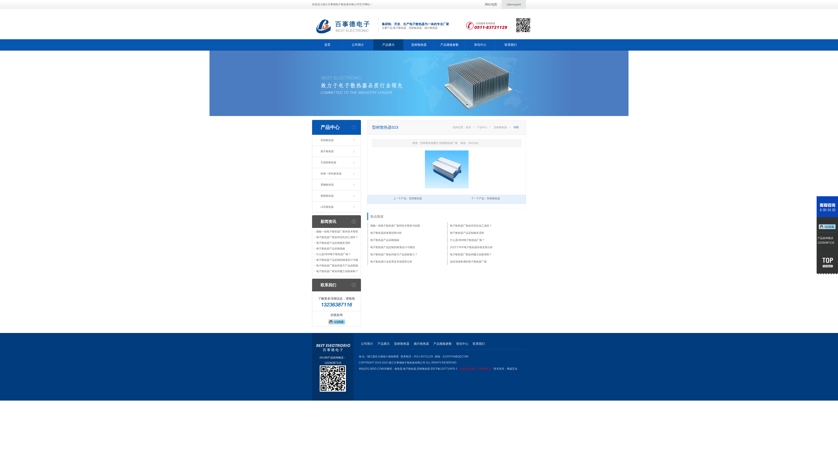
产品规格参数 (449, 44)
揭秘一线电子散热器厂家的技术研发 (337, 231)
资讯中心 (480, 44)
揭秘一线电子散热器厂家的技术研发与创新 (395, 225)
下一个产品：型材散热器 (485, 198)
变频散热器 (327, 184)
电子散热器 (409, 368)
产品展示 (388, 44)
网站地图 (491, 4)
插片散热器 (327, 151)
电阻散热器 (327, 195)
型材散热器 (419, 44)
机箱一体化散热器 (331, 173)
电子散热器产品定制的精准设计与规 (337, 259)
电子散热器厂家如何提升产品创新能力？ (393, 254)
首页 (327, 44)
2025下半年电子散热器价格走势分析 (471, 247)
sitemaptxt (514, 4)
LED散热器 (327, 206)
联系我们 (511, 44)
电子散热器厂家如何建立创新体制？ (337, 271)
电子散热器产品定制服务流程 (333, 242)
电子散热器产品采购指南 (330, 248)
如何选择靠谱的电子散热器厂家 (468, 261)
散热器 (398, 368)
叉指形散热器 (328, 162)
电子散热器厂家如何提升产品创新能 (337, 265)
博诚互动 (512, 368)
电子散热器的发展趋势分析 (386, 232)
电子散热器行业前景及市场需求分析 (391, 261)
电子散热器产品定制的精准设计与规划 (392, 247)
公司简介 (358, 44)
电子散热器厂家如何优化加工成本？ (337, 237)
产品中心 (482, 127)
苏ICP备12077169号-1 (461, 368)
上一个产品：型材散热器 (407, 198)
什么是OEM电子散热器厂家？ (333, 254)
